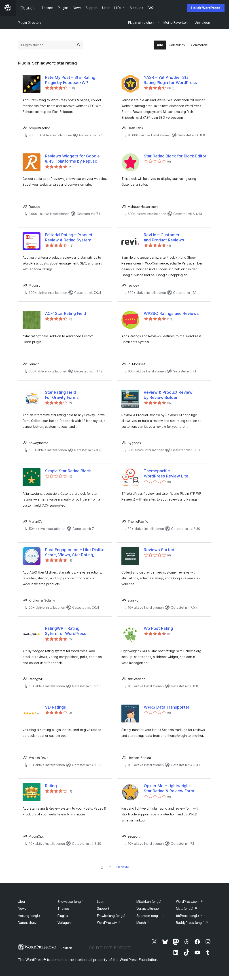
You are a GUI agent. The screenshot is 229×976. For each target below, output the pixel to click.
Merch (143, 922)
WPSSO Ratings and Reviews (171, 313)
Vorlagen (64, 922)
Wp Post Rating (158, 628)
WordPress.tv (109, 922)
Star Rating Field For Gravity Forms (62, 395)
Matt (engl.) (186, 908)
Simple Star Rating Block (68, 471)
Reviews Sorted (159, 549)
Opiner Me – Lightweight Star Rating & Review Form (169, 788)
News (22, 908)
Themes (63, 908)
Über (21, 901)
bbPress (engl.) (189, 916)
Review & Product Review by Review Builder (168, 395)
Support (103, 908)
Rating (51, 785)
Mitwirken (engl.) (148, 901)
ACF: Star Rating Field (65, 313)
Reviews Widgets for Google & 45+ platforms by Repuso (72, 158)
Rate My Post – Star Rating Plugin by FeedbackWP (70, 80)
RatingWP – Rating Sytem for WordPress (65, 631)
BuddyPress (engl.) (192, 922)
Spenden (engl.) (150, 916)
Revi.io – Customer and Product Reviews (164, 237)
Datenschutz (27, 922)
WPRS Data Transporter (166, 707)
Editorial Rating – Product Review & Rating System (68, 237)
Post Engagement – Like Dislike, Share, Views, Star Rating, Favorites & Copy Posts (75, 552)
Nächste (123, 867)
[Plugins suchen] (78, 45)
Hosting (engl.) (29, 916)
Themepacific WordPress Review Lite (166, 473)
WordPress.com (189, 901)
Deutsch (66, 948)
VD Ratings (55, 707)
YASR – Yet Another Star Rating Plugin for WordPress (170, 80)
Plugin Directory (30, 22)
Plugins (62, 916)
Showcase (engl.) (70, 901)
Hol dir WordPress (205, 8)
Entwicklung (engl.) (111, 916)
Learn (101, 901)
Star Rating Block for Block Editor (175, 156)
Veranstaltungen (148, 908)
